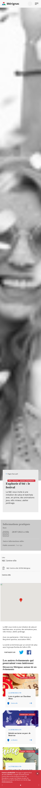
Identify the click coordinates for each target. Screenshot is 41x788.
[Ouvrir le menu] (36, 4)
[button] (21, 600)
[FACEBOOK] (28, 652)
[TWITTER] (21, 652)
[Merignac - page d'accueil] (20, 3)
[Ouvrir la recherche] (30, 4)
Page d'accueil (13, 474)
